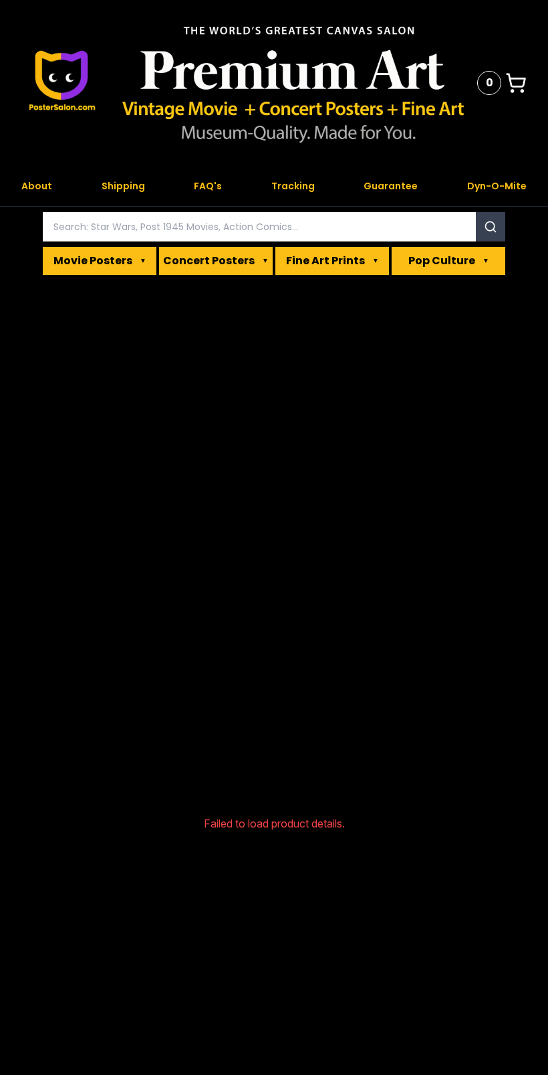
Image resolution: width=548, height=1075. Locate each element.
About (36, 186)
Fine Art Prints (332, 260)
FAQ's (208, 186)
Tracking (293, 186)
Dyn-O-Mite (497, 186)
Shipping (123, 186)
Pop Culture (448, 260)
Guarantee (391, 186)
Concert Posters (216, 260)
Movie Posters (99, 260)
